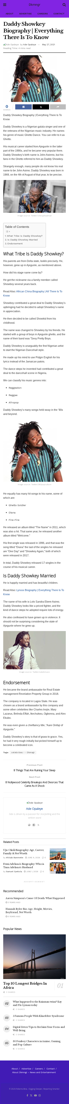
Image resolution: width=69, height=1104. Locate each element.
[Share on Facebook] (23, 106)
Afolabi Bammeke (14, 857)
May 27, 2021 (48, 44)
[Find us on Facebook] (27, 1095)
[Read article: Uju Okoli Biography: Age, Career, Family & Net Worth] (58, 854)
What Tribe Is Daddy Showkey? (25, 236)
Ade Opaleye (29, 44)
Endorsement (15, 243)
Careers (42, 13)
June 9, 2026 (33, 857)
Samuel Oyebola (14, 871)
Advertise (25, 13)
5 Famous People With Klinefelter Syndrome (38, 1016)
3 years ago (13, 902)
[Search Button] (64, 5)
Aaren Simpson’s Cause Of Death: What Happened (35, 898)
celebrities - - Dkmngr (23, 752)
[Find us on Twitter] (31, 1095)
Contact (59, 13)
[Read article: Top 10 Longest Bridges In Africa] (34, 956)
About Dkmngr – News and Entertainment (34, 1072)
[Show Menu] (4, 5)
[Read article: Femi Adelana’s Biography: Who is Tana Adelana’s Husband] (58, 868)
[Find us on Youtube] (35, 1095)
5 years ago (13, 916)
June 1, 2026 (32, 871)
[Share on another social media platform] (58, 106)
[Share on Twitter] (41, 106)
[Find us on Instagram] (40, 1095)
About (9, 13)
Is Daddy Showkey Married (22, 239)
